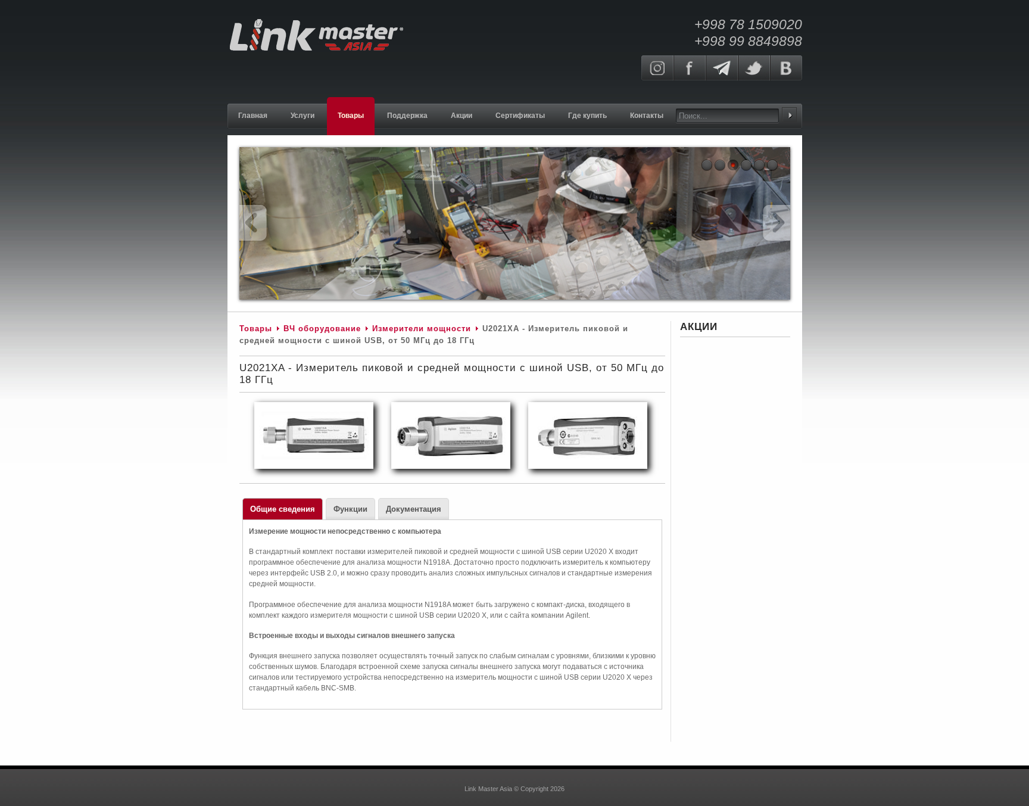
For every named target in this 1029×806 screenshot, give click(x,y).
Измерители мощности (421, 328)
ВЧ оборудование (322, 328)
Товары (255, 328)
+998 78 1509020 (748, 24)
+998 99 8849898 (748, 41)
